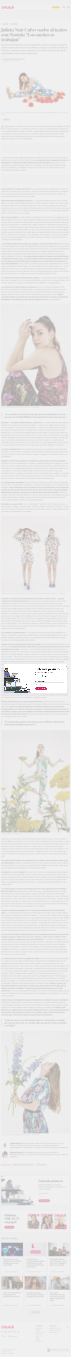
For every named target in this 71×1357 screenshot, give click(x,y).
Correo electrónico (40, 681)
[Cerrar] (65, 666)
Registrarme (41, 688)
